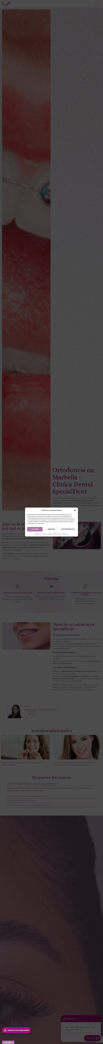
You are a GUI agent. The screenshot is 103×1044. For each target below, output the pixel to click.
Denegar (51, 529)
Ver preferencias (68, 529)
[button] (75, 510)
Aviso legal (65, 534)
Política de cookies (40, 534)
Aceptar (34, 529)
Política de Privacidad (54, 534)
